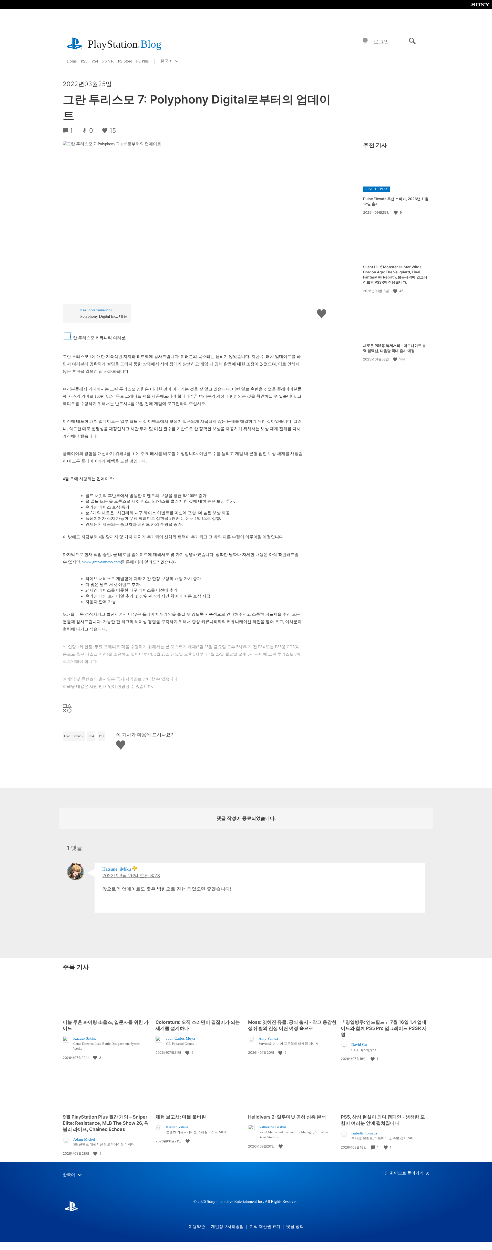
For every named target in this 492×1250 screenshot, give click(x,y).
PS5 (84, 61)
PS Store (125, 61)
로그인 (381, 41)
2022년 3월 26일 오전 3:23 (131, 875)
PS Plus (142, 61)
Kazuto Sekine (85, 1038)
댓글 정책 (295, 1226)
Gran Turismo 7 (74, 736)
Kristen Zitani (177, 1127)
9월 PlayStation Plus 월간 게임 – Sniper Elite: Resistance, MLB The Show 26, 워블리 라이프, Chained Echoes (106, 1123)
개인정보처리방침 (227, 1226)
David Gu (359, 1044)
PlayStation (124, 44)
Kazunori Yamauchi (96, 310)
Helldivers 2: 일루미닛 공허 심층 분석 (287, 1117)
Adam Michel (84, 1139)
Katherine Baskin (272, 1127)
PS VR (108, 61)
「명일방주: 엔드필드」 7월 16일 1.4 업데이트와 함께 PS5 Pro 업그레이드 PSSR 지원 (384, 1028)
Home (72, 61)
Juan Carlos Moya (180, 1038)
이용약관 (197, 1226)
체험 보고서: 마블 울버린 (181, 1117)
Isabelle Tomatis (364, 1133)
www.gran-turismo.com (101, 562)
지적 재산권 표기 (265, 1226)
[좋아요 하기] (396, 212)
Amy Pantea (268, 1038)
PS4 (94, 61)
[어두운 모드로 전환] (365, 41)
